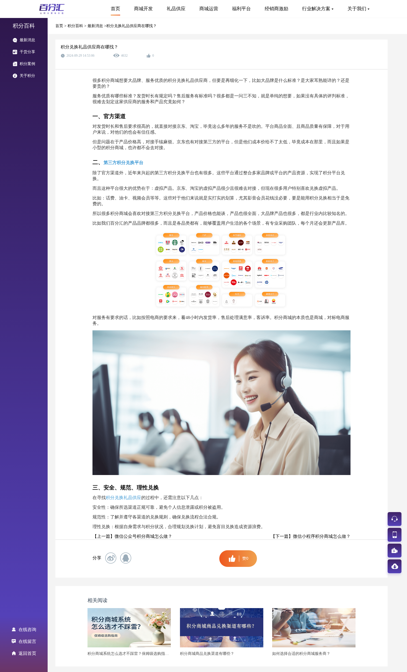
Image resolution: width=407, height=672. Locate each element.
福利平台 (241, 8)
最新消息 (95, 26)
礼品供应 (176, 8)
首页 (115, 8)
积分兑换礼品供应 (123, 497)
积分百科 (76, 26)
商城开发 (143, 8)
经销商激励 (276, 8)
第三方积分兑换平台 (123, 162)
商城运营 (208, 8)
